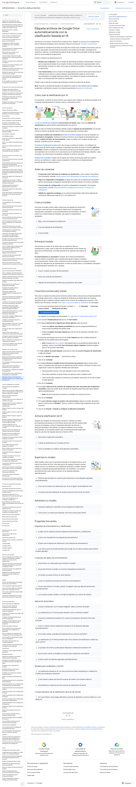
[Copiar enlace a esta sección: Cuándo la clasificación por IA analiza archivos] (71, 443)
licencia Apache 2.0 (51, 729)
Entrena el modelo (68, 135)
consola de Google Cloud (70, 772)
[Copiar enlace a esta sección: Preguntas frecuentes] (58, 521)
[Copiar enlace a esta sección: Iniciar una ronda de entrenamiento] (63, 277)
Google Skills (30, 775)
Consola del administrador (71, 766)
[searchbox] (12, 15)
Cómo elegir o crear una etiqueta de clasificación (73, 302)
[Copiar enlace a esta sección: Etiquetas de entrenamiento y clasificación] (73, 526)
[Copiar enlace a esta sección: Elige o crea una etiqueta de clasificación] (67, 221)
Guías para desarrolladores (35, 769)
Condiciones (30, 783)
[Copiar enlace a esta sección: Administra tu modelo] (58, 501)
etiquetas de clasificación (84, 88)
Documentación (30, 2)
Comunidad (42, 2)
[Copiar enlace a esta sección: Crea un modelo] (53, 203)
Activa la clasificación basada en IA (48, 145)
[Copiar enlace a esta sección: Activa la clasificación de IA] (64, 416)
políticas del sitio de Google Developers (91, 729)
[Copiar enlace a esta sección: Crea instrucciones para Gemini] (68, 291)
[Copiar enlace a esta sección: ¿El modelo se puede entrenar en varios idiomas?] (73, 575)
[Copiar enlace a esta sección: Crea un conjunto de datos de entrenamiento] (70, 271)
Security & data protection (29, 8)
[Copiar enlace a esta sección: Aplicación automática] (55, 601)
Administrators (8, 8)
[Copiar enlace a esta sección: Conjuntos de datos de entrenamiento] (69, 558)
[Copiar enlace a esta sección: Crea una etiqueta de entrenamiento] (64, 227)
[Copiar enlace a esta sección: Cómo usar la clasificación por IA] (70, 95)
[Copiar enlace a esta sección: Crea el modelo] (50, 233)
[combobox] (102, 2)
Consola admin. (104, 8)
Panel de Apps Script (69, 769)
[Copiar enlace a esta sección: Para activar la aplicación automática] (65, 437)
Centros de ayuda (32, 766)
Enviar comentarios (93, 29)
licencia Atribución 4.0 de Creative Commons (84, 727)
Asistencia (53, 2)
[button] (12, 523)
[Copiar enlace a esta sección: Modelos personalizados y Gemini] (65, 666)
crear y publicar (59, 343)
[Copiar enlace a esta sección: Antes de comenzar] (56, 169)
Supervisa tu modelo (43, 158)
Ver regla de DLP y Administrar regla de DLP (82, 316)
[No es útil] (100, 23)
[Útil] (97, 23)
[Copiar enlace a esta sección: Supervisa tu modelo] (57, 457)
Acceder (131, 2)
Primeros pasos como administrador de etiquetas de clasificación (77, 176)
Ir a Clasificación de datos (49, 312)
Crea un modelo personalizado (47, 123)
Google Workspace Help (41, 24)
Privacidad (39, 783)
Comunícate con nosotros (123, 8)
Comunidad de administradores (109, 766)
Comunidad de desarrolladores (109, 769)
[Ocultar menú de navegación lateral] (22, 784)
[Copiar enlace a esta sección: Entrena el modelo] (55, 242)
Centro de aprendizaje (33, 772)
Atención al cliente (105, 772)
